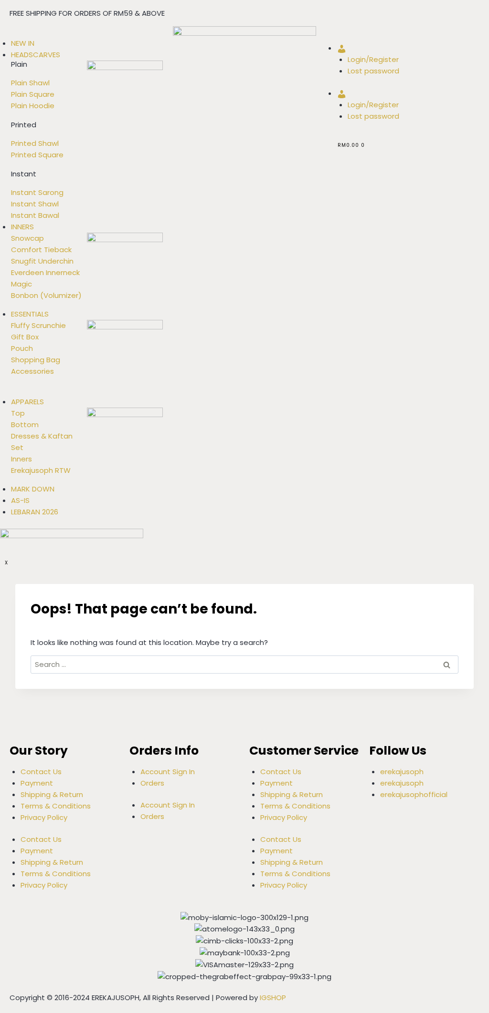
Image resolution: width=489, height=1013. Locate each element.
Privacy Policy (44, 817)
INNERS (22, 227)
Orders (152, 783)
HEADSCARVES (35, 55)
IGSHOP (273, 998)
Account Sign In (167, 772)
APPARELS (27, 402)
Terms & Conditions (56, 806)
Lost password (373, 71)
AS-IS (20, 500)
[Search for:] (244, 664)
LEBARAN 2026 (34, 512)
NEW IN (22, 43)
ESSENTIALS (30, 314)
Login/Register (373, 59)
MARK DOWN (32, 489)
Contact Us (41, 772)
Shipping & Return (52, 794)
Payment (37, 783)
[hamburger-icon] (5, 34)
